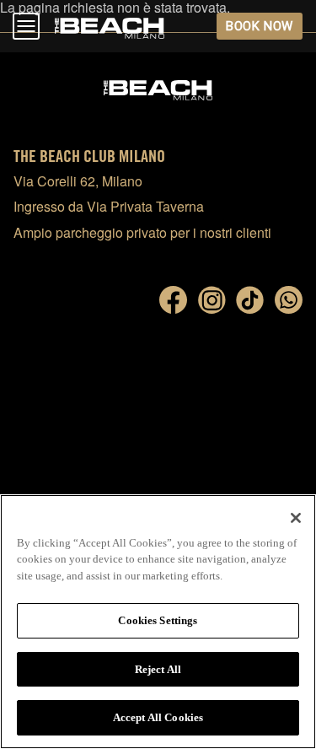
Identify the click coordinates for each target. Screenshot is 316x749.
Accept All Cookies (158, 717)
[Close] (295, 517)
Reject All (158, 669)
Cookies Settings (157, 620)
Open (26, 26)
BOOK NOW (259, 26)
